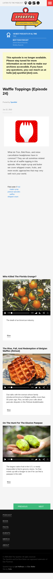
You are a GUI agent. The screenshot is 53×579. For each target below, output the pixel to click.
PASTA (6, 527)
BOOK (5, 521)
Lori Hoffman (19, 567)
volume (36, 313)
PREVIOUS (22, 506)
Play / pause (5, 313)
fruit (19, 187)
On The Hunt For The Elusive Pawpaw (23, 423)
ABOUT (6, 545)
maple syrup (14, 189)
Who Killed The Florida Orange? (19, 276)
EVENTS (6, 533)
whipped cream (13, 197)
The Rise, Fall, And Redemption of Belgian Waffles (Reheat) (25, 349)
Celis (10, 569)
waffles (12, 194)
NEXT (41, 506)
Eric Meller (31, 567)
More (9, 335)
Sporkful (13, 102)
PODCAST (7, 515)
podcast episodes (14, 192)
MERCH (6, 539)
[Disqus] (26, 236)
